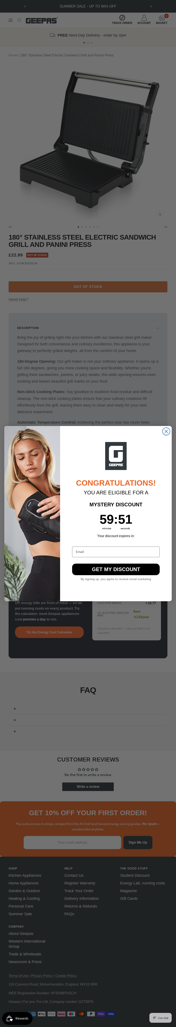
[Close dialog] (166, 431)
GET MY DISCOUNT (116, 569)
